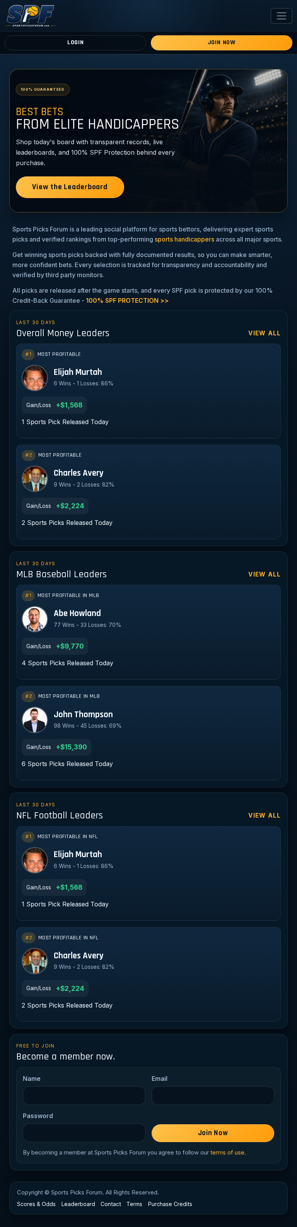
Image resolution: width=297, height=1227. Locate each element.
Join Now (222, 42)
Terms (134, 1204)
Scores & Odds (36, 1204)
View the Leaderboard (70, 187)
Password (38, 1116)
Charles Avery (79, 473)
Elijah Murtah (78, 372)
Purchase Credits (170, 1204)
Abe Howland (77, 613)
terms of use (227, 1152)
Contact (111, 1204)
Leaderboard (78, 1204)
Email (159, 1078)
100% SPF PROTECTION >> (127, 300)
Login (75, 42)
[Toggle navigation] (281, 16)
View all (264, 333)
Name (32, 1078)
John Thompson (83, 715)
